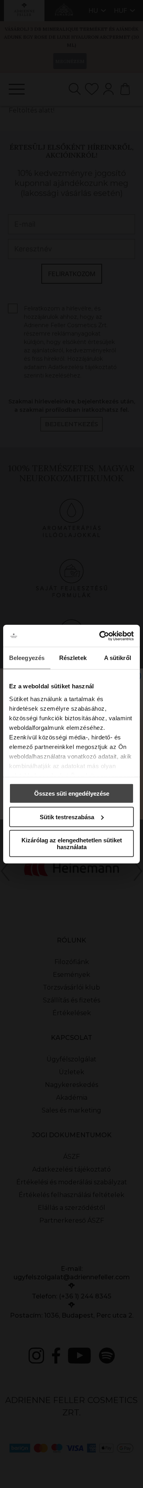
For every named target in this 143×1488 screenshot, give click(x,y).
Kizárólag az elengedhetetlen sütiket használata (71, 843)
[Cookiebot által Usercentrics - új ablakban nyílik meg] (101, 635)
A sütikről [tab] (117, 657)
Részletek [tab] (73, 657)
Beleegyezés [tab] (26, 657)
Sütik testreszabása (67, 816)
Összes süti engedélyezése (71, 793)
